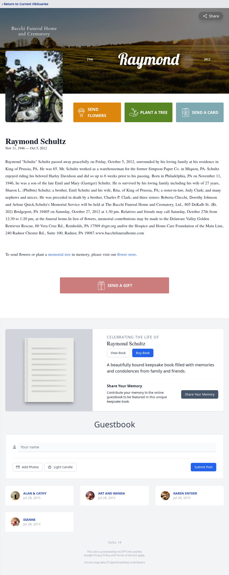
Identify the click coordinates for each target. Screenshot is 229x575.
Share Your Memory (199, 394)
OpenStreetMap (119, 562)
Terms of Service (126, 555)
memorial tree (59, 254)
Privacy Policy (101, 555)
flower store (126, 254)
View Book (118, 353)
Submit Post (203, 467)
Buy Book (143, 353)
